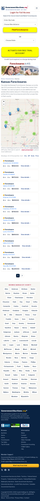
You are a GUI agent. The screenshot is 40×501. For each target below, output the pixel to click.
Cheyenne (6, 302)
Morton (25, 353)
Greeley (21, 323)
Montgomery (7, 353)
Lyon (18, 345)
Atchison (24, 289)
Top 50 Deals (5, 444)
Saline (15, 375)
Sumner (6, 388)
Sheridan (24, 379)
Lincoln (34, 340)
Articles (23, 442)
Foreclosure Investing (28, 444)
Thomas (15, 388)
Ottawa (16, 362)
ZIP (29, 156)
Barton (7, 293)
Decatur (34, 306)
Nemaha (34, 353)
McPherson (8, 349)
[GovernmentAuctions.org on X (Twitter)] (2, 470)
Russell (7, 375)
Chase (9, 297)
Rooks (28, 371)
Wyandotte (25, 396)
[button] (34, 134)
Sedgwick (31, 375)
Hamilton (8, 328)
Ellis (10, 315)
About (3, 498)
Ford (34, 315)
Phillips (33, 362)
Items (3, 437)
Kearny (16, 336)
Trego (23, 388)
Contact (23, 435)
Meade (17, 349)
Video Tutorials (25, 440)
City (25, 156)
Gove (23, 319)
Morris (17, 353)
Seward (5, 379)
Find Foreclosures (20, 30)
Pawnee (24, 362)
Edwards (34, 310)
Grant (7, 323)
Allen (6, 289)
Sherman (34, 379)
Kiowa (33, 336)
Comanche (6, 306)
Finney (27, 315)
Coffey (35, 302)
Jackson (16, 332)
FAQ (22, 449)
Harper (16, 328)
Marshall (34, 345)
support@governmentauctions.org (16, 461)
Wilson (34, 392)
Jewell (34, 332)
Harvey (24, 328)
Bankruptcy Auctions (7, 481)
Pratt (19, 366)
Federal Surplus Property (15, 479)
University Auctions (7, 484)
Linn (4, 345)
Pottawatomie (9, 366)
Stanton (24, 383)
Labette (6, 340)
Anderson (15, 289)
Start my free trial (20, 465)
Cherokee (29, 297)
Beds (32, 156)
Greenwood (31, 323)
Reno (34, 366)
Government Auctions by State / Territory (14, 476)
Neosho (8, 358)
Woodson (14, 396)
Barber (33, 289)
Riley (20, 371)
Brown (25, 293)
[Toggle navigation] (37, 8)
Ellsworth (19, 315)
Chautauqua (19, 297)
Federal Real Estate (30, 479)
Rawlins (26, 366)
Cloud (28, 302)
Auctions (4, 433)
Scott (23, 375)
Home (3, 79)
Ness (16, 358)
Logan (11, 345)
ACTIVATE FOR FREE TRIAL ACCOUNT (20, 51)
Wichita (26, 392)
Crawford (25, 306)
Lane (14, 340)
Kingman (25, 336)
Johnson (7, 336)
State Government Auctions (23, 481)
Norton (23, 358)
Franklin (8, 319)
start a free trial (27, 150)
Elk (5, 315)
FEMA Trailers (25, 447)
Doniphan (16, 310)
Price (37, 156)
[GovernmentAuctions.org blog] (9, 470)
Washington (16, 392)
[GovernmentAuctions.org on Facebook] (5, 470)
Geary (17, 319)
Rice (14, 371)
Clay (21, 302)
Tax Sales (4, 442)
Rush (34, 371)
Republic (6, 371)
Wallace (6, 392)
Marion (25, 345)
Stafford (15, 383)
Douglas (25, 310)
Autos (3, 435)
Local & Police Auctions (21, 484)
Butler (32, 293)
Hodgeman (7, 332)
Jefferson (26, 332)
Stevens (33, 383)
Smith (6, 383)
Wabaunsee (33, 388)
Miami (25, 349)
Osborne (7, 362)
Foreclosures (10, 79)
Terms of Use (10, 498)
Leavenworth (23, 340)
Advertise (24, 437)
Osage (31, 358)
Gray (13, 323)
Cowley (16, 306)
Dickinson (6, 310)
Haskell (32, 328)
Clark (14, 302)
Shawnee (15, 379)
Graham (31, 319)
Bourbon (16, 293)
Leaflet (26, 146)
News (23, 433)
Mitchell (33, 349)
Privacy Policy (19, 498)
